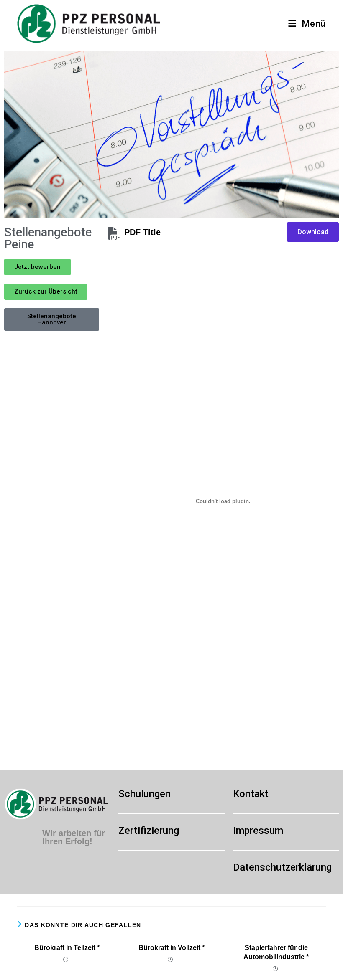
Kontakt (251, 794)
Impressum (258, 830)
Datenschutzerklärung (282, 867)
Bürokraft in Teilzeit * (67, 947)
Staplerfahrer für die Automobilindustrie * (276, 952)
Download (312, 232)
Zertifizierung (148, 830)
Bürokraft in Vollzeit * (171, 947)
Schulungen (144, 794)
